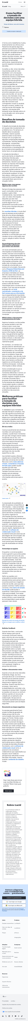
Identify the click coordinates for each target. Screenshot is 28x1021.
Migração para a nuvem (6, 952)
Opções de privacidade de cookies (11, 1004)
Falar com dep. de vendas (7, 928)
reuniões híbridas (11, 211)
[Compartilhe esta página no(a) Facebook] (27, 510)
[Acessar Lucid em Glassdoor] (18, 1016)
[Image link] (14, 490)
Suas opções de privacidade (12, 1011)
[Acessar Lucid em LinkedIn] (3, 1016)
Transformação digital (6, 947)
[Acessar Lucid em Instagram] (9, 1016)
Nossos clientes (18, 961)
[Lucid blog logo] (7, 6)
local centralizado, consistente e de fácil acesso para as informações (13, 291)
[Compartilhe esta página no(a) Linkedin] (27, 508)
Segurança (5, 977)
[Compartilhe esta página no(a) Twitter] (27, 505)
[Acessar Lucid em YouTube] (15, 1016)
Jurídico (13, 1001)
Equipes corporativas (8, 923)
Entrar (20, 2)
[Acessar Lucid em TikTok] (22, 1016)
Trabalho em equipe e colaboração (14, 31)
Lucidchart (17, 928)
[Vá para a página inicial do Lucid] (7, 2)
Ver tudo (4, 966)
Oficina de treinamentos (5, 986)
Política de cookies (7, 1008)
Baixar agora (8, 791)
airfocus (16, 932)
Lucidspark (17, 923)
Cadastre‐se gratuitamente (14, 897)
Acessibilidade (18, 966)
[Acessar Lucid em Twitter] (6, 1016)
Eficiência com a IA (7, 961)
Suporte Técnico (6, 981)
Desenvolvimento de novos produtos (7, 957)
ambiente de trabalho (16, 759)
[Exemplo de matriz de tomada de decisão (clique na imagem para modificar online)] (14, 612)
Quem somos (18, 947)
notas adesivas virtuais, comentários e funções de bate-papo (13, 463)
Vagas (16, 957)
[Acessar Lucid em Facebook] (12, 1016)
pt (5, 996)
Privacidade (5, 1001)
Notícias (16, 952)
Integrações (17, 937)
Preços (4, 932)
